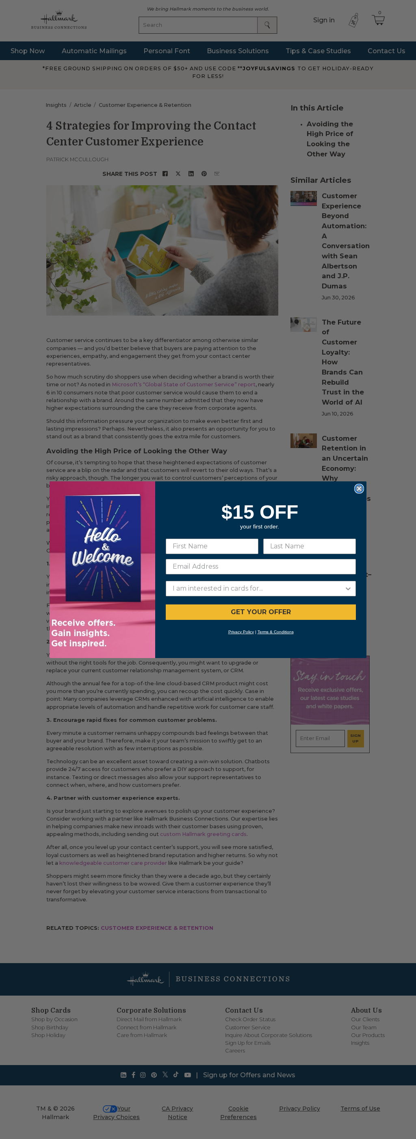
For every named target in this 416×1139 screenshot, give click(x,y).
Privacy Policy (241, 632)
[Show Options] (348, 588)
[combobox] (258, 588)
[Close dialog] (359, 489)
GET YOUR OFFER (261, 612)
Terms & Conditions (276, 632)
